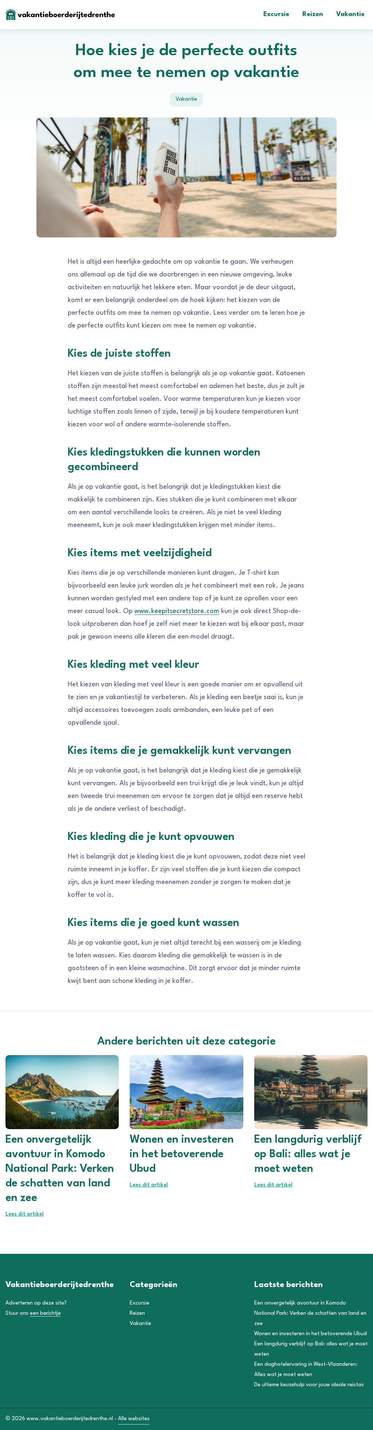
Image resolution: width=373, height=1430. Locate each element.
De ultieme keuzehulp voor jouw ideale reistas (309, 1385)
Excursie (276, 14)
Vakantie (350, 14)
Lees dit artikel (24, 1214)
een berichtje (45, 1313)
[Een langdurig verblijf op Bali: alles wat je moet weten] (311, 1092)
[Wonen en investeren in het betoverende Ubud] (186, 1092)
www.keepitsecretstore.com (176, 611)
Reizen (312, 14)
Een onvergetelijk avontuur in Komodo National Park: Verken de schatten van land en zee (310, 1313)
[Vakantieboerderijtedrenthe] (60, 14)
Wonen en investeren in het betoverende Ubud (310, 1334)
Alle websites (134, 1419)
